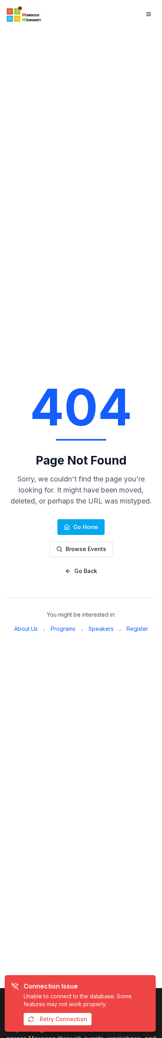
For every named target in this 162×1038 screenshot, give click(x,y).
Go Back (85, 571)
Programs (63, 628)
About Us (26, 628)
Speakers (101, 628)
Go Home (85, 527)
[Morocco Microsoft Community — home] (26, 14)
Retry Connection (63, 1019)
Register (137, 628)
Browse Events (86, 549)
